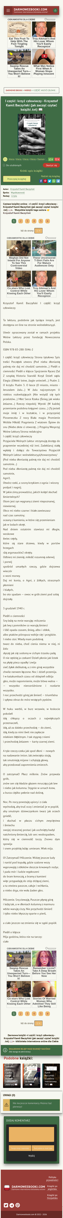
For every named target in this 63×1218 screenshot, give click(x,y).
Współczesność (18, 192)
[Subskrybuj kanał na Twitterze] (6, 1206)
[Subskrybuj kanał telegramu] (11, 1206)
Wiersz (27, 90)
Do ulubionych (13, 165)
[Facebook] (41, 181)
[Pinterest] (45, 181)
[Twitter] (49, 181)
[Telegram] (58, 181)
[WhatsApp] (54, 181)
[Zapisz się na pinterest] (17, 1206)
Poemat (40, 159)
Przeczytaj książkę (16, 178)
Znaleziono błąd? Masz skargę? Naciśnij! (29, 1049)
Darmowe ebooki (14, 90)
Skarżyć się (51, 165)
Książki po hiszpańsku (52, 1196)
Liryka (14, 196)
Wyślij (31, 1155)
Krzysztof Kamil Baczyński (22, 189)
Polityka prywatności (52, 1179)
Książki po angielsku (52, 1187)
